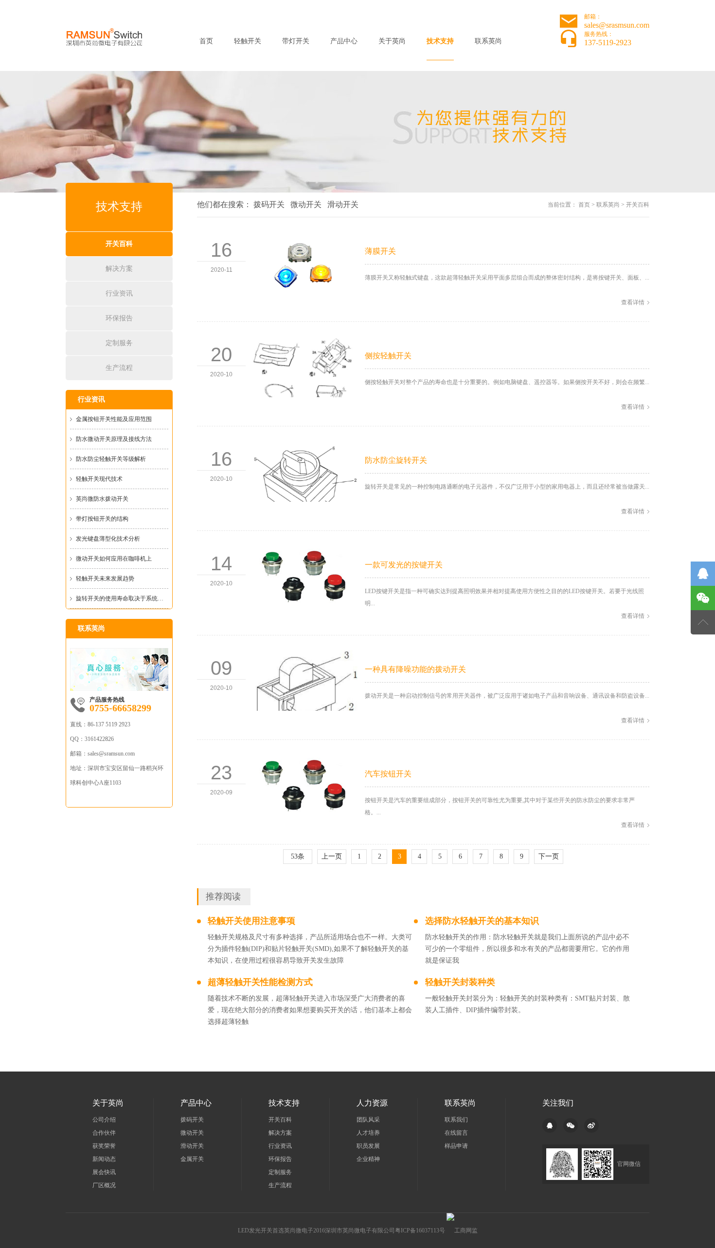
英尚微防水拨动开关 (102, 498)
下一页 (548, 856)
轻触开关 (247, 41)
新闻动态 (104, 1159)
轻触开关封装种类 (460, 982)
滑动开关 (342, 204)
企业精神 (368, 1159)
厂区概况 (104, 1185)
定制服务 (119, 343)
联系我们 (456, 1119)
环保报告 (119, 318)
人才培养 (368, 1132)
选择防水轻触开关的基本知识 (482, 921)
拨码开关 (269, 204)
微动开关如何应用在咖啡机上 (114, 558)
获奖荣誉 (104, 1146)
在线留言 (456, 1132)
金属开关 (192, 1159)
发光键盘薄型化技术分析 (108, 538)
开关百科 (119, 243)
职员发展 (368, 1146)
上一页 (332, 856)
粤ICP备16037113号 (420, 1230)
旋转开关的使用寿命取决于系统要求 (122, 598)
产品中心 (344, 41)
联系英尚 (488, 41)
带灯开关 (295, 41)
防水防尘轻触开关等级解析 (111, 459)
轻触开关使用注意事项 (251, 921)
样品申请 (456, 1146)
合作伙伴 (104, 1132)
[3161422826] (703, 574)
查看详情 (632, 302)
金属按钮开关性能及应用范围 (114, 419)
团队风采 (368, 1119)
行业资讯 (119, 293)
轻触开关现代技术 (99, 478)
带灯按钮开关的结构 (102, 518)
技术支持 (440, 41)
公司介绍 (104, 1119)
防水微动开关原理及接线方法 (114, 439)
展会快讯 (104, 1172)
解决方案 (119, 268)
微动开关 (306, 204)
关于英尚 (392, 41)
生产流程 (119, 367)
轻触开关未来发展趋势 (105, 578)
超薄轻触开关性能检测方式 (260, 982)
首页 (206, 41)
